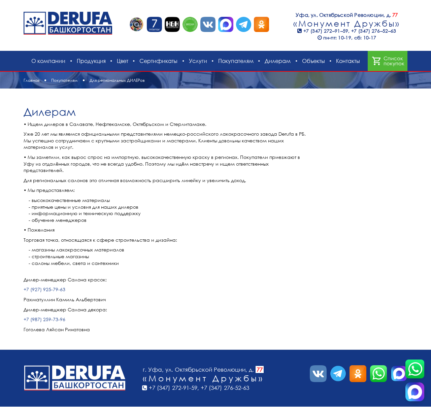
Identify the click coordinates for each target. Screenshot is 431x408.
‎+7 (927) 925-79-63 (44, 289)
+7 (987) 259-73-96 (44, 319)
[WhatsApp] (414, 369)
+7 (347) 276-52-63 (225, 387)
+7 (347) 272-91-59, (175, 387)
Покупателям (64, 80)
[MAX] (414, 391)
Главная (31, 80)
